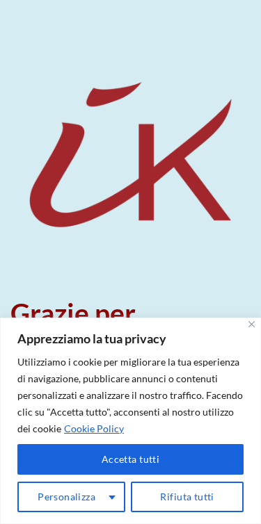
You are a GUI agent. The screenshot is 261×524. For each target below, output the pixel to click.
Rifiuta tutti (187, 496)
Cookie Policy (94, 428)
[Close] (251, 324)
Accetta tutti (130, 459)
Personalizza (66, 496)
